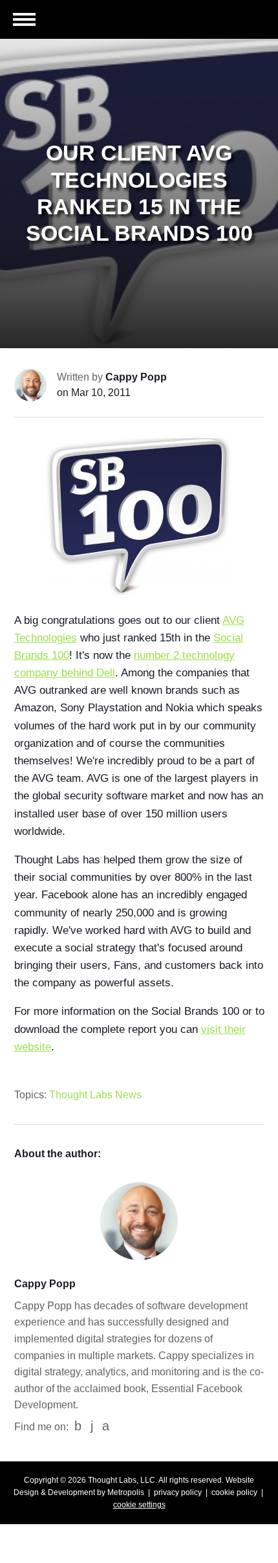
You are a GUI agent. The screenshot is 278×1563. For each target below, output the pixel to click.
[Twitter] (105, 1426)
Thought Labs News (95, 1094)
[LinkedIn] (92, 1426)
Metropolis (125, 1492)
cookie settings (139, 1504)
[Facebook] (77, 1426)
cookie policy (234, 1492)
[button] (24, 20)
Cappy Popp (136, 376)
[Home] (220, 22)
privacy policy (178, 1492)
